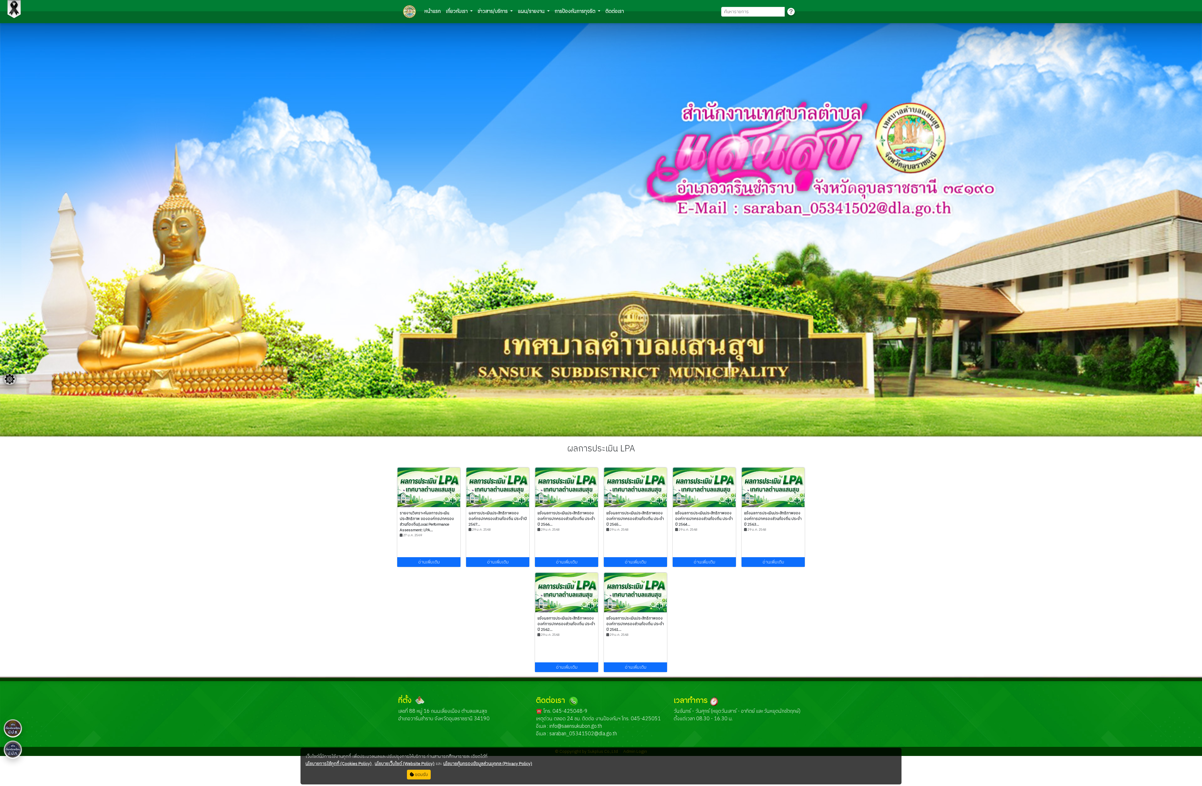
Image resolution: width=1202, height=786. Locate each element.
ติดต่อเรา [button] (614, 11)
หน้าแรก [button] (432, 11)
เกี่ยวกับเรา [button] (457, 11)
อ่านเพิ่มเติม (429, 562)
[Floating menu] (10, 379)
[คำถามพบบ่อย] (791, 12)
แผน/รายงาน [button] (532, 11)
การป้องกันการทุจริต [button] (576, 11)
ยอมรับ (421, 774)
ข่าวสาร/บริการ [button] (493, 11)
